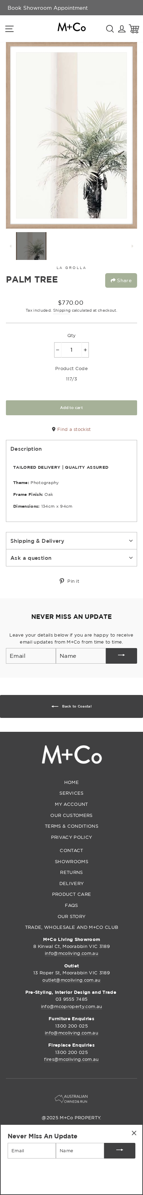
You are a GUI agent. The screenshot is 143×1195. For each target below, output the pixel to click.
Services (71, 793)
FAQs (71, 905)
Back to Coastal (76, 706)
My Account (71, 804)
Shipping (62, 310)
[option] (48, 7)
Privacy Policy (71, 837)
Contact (71, 850)
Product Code (71, 368)
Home (71, 782)
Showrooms (71, 861)
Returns (71, 872)
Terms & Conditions (71, 826)
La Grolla (72, 268)
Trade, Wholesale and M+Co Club (71, 927)
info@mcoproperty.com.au (71, 1006)
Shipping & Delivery (37, 540)
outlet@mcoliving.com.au (71, 979)
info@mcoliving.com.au (71, 953)
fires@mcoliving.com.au (71, 1059)
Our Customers (71, 815)
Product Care (71, 894)
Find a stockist (73, 429)
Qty (71, 335)
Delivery (71, 883)
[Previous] (11, 246)
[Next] (132, 246)
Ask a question (30, 557)
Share (124, 280)
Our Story (72, 916)
